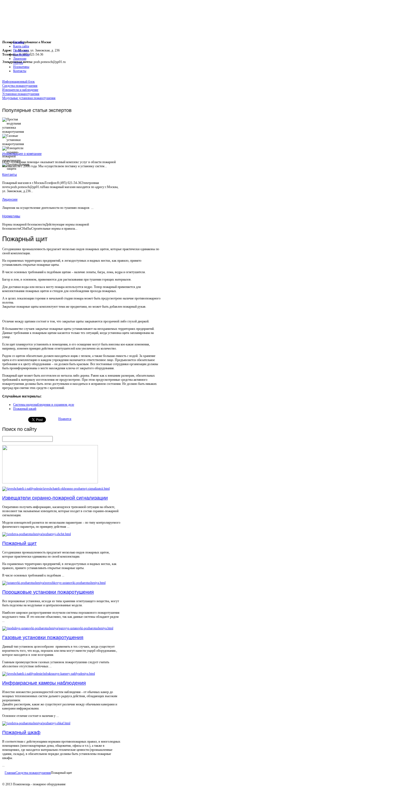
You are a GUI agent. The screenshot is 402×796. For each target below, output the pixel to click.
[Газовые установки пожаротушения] (57, 628)
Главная (10, 773)
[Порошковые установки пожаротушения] (54, 583)
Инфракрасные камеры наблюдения (44, 683)
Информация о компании (22, 154)
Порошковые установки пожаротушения (48, 592)
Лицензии (10, 199)
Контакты (9, 175)
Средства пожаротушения (33, 773)
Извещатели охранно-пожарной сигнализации (55, 498)
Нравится (64, 419)
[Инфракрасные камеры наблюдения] (48, 674)
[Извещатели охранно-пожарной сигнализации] (56, 489)
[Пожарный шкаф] (36, 723)
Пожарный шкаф (24, 409)
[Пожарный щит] (36, 534)
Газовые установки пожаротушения (42, 637)
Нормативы (11, 216)
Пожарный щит (19, 543)
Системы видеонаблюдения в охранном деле (43, 404)
